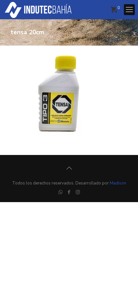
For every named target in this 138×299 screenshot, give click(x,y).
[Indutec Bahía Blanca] (38, 10)
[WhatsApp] (60, 192)
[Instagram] (77, 192)
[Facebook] (69, 192)
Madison (118, 183)
